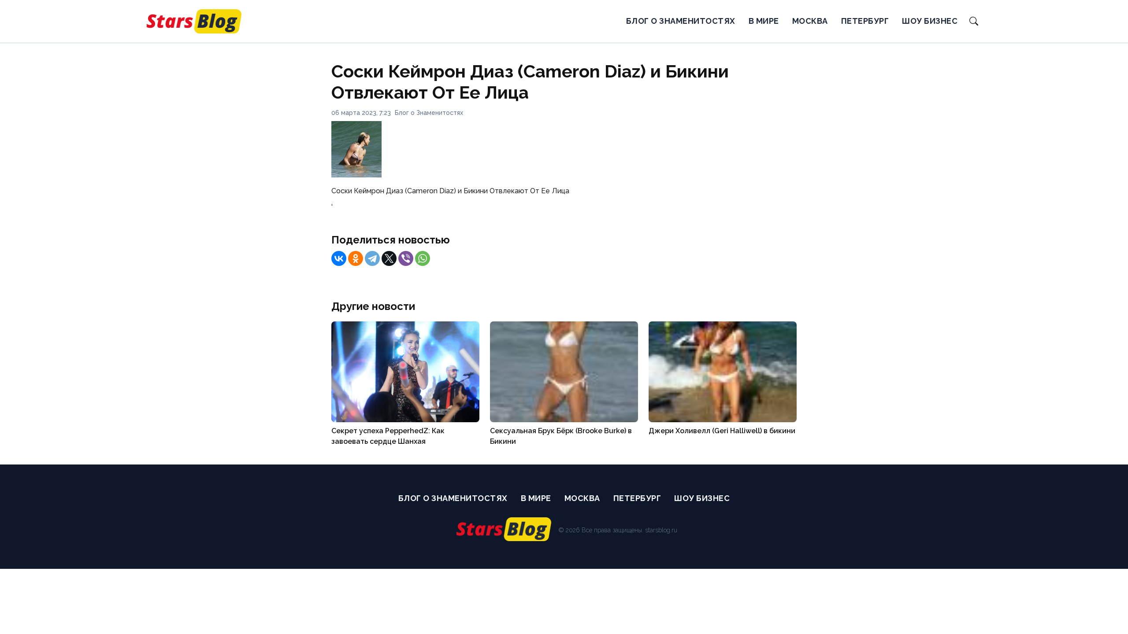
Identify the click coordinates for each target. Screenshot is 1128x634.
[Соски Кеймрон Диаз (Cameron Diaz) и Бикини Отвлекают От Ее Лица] (356, 175)
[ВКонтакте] (338, 258)
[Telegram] (372, 258)
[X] (389, 258)
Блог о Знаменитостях (680, 21)
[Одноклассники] (355, 258)
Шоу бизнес (929, 21)
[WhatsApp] (422, 258)
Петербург (865, 21)
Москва (810, 21)
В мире (764, 21)
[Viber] (405, 258)
